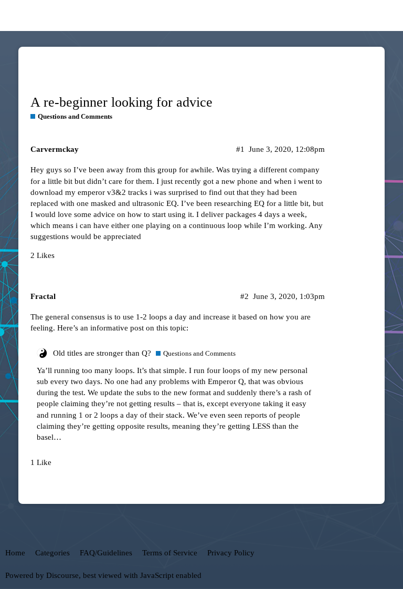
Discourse (62, 575)
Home (15, 553)
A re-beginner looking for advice (121, 102)
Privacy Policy (230, 553)
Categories (52, 553)
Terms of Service (169, 553)
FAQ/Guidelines (106, 553)
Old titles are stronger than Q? (102, 353)
